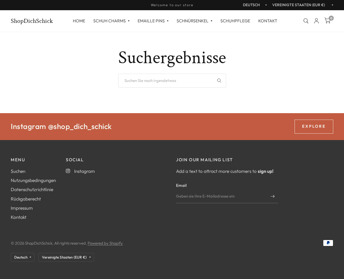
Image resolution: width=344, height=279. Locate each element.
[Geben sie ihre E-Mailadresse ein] (272, 196)
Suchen (18, 171)
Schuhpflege (235, 20)
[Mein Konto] (316, 21)
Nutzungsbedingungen (33, 180)
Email (181, 185)
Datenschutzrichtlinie (32, 189)
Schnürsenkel (193, 20)
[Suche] (306, 21)
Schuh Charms (109, 20)
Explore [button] (314, 126)
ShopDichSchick (32, 21)
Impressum (22, 208)
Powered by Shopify (105, 243)
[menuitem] (79, 21)
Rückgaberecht (26, 199)
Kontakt (267, 20)
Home (79, 20)
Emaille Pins (151, 20)
